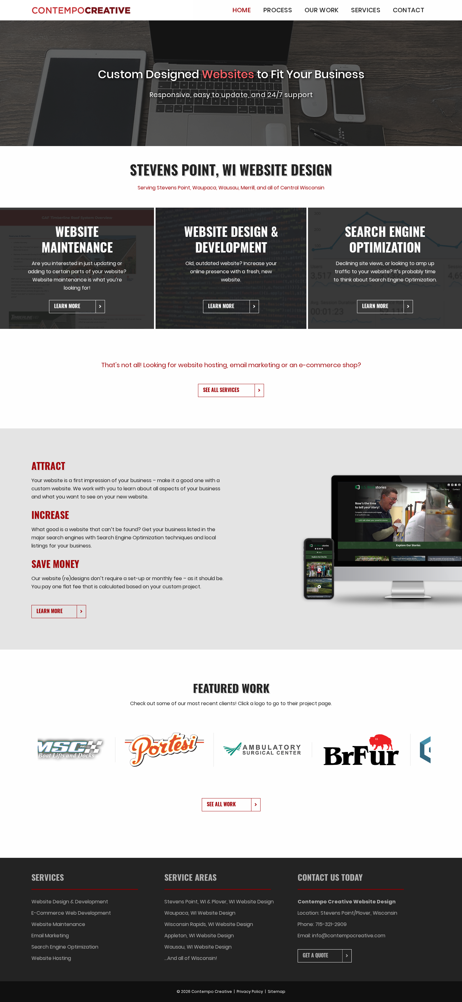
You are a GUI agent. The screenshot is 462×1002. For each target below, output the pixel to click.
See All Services (221, 390)
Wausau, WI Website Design (198, 946)
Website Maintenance (58, 924)
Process (277, 10)
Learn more (67, 306)
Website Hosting (51, 958)
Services (365, 10)
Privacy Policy (250, 991)
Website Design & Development (69, 901)
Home (242, 10)
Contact (408, 10)
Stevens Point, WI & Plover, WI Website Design (219, 901)
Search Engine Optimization (64, 946)
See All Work (221, 804)
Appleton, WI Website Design (199, 935)
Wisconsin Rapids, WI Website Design (208, 924)
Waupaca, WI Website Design (199, 913)
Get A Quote (315, 955)
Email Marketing (50, 935)
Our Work (321, 10)
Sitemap (276, 991)
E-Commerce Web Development (71, 913)
